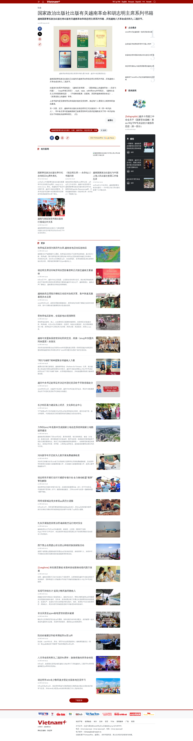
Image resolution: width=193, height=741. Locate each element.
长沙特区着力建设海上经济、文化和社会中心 (60, 405)
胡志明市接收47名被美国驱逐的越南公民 (139, 66)
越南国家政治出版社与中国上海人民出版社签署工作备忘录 (105, 175)
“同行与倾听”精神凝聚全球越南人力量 (56, 360)
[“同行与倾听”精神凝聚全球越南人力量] (108, 367)
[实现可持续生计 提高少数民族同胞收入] (108, 597)
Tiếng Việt (116, 2)
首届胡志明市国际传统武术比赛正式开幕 (139, 55)
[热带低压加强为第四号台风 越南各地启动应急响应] (108, 254)
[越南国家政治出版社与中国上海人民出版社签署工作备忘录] (106, 161)
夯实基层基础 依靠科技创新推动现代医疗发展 (65, 569)
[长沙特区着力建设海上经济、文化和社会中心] (108, 411)
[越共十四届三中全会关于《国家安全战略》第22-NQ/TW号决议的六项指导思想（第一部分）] (140, 104)
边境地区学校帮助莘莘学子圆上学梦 (138, 44)
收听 (132, 152)
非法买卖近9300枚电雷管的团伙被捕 (56, 613)
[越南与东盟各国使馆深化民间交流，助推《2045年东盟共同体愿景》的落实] (108, 345)
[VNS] (92, 714)
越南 (104, 130)
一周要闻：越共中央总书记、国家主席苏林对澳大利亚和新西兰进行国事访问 (134, 163)
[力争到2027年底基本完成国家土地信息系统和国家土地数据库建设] (108, 434)
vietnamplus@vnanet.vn (92, 732)
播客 (132, 139)
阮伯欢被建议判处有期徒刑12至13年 (55, 635)
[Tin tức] (61, 714)
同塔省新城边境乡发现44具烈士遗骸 (55, 501)
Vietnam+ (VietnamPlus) (53, 1)
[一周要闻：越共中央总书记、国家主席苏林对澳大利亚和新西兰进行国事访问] (149, 164)
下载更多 (79, 700)
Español (138, 2)
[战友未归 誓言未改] (149, 183)
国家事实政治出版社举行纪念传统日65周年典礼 (50, 174)
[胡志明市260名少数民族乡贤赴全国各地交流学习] (108, 686)
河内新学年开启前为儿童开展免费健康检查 (59, 455)
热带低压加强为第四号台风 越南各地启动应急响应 (62, 248)
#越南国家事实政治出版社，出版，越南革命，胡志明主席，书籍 (74, 130)
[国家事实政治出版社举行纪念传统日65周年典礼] (51, 161)
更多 (43, 243)
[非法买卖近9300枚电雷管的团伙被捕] (108, 620)
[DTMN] (120, 714)
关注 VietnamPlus (96, 138)
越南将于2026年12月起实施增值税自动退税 (140, 78)
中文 (143, 1)
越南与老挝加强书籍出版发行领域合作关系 (50, 220)
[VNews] (52, 714)
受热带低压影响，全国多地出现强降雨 (56, 316)
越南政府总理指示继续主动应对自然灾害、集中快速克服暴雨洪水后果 (65, 295)
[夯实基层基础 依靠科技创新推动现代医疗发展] (108, 574)
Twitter (40, 34)
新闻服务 (120, 721)
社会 (39, 8)
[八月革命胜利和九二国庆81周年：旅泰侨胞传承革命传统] (108, 664)
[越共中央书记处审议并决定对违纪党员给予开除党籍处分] (108, 389)
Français (131, 2)
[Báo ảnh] (135, 714)
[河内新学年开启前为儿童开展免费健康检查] (108, 462)
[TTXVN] (43, 714)
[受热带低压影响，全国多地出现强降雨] (108, 322)
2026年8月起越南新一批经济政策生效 (138, 32)
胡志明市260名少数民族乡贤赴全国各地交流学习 (62, 680)
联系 (132, 721)
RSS (95, 721)
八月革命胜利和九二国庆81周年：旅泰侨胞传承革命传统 (65, 657)
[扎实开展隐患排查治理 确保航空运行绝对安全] (108, 529)
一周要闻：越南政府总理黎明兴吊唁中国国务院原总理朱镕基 (134, 146)
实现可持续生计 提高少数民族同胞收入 (57, 591)
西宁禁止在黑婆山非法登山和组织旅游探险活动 (61, 545)
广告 (127, 721)
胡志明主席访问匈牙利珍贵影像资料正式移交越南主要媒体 (65, 272)
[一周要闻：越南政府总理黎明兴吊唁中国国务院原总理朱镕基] (149, 147)
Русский (148, 2)
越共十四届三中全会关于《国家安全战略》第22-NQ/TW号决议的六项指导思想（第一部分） (139, 121)
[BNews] (70, 714)
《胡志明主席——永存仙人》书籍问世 (78, 174)
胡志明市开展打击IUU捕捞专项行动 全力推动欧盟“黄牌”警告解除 (65, 479)
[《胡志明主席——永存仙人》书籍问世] (78, 161)
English (124, 2)
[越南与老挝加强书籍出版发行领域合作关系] (51, 207)
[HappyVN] (148, 714)
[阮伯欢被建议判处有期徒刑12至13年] (108, 642)
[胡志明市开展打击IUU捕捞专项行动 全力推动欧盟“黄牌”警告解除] (108, 484)
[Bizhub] (79, 714)
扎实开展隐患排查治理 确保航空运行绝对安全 (60, 523)
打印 (40, 39)
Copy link (40, 44)
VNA (112, 721)
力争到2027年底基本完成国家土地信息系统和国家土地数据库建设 (65, 429)
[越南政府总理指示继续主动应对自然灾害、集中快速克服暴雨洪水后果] (108, 300)
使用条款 (88, 721)
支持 (100, 721)
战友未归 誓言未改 (133, 179)
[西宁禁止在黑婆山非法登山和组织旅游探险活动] (108, 552)
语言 (106, 721)
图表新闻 (132, 90)
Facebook (40, 29)
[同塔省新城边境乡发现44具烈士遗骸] (108, 507)
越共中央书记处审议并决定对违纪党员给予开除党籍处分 (65, 383)
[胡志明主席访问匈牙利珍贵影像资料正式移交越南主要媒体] (108, 277)
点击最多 (132, 28)
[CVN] (107, 714)
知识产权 (79, 721)
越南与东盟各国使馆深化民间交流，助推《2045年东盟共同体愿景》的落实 (66, 340)
